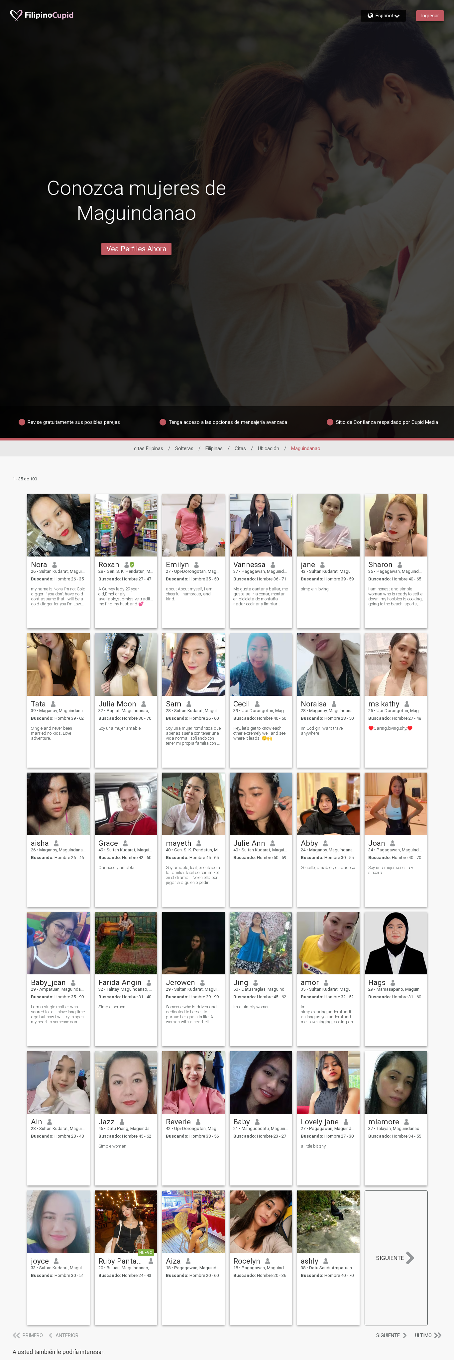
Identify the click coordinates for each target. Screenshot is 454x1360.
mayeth (178, 843)
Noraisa (314, 703)
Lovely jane (320, 1121)
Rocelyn (246, 1261)
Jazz (106, 1121)
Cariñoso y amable (116, 867)
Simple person (111, 1006)
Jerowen (180, 982)
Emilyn (177, 564)
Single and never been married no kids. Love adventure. (51, 733)
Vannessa (249, 564)
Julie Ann (249, 843)
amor (310, 982)
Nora (39, 564)
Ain (36, 1121)
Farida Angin (120, 982)
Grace (108, 843)
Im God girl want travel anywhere (322, 731)
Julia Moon (117, 703)
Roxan (108, 564)
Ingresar (430, 16)
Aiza (173, 1261)
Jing (240, 982)
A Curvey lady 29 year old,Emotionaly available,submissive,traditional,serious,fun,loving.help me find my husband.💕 (126, 596)
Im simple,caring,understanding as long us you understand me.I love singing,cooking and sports (328, 1014)
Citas (240, 448)
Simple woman (112, 1146)
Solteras (184, 448)
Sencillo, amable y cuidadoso (328, 867)
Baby (241, 1121)
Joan (376, 843)
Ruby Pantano (121, 1261)
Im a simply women (251, 1006)
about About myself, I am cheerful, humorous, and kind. (189, 593)
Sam (173, 703)
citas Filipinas (148, 448)
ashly (309, 1261)
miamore (383, 1121)
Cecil (241, 703)
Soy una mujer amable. (120, 728)
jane (308, 564)
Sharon (380, 564)
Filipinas (214, 448)
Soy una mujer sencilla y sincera (390, 870)
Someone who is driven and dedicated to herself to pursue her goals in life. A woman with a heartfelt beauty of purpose (191, 1014)
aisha (40, 843)
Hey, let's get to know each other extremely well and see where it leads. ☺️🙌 (259, 733)
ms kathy (383, 703)
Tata (38, 703)
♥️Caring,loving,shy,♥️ (390, 728)
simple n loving (315, 588)
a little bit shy (313, 1146)
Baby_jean (48, 982)
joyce (40, 1261)
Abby (309, 843)
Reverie (178, 1121)
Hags (377, 982)
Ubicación (268, 448)
